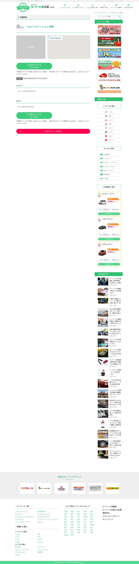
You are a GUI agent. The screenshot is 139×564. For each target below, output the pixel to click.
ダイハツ (111, 140)
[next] (123, 488)
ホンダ (111, 120)
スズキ (111, 136)
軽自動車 (106, 154)
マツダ (111, 128)
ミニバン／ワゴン (109, 166)
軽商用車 (106, 174)
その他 (106, 178)
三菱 (110, 124)
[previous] (16, 488)
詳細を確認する (109, 213)
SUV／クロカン (108, 170)
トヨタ (111, 112)
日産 (110, 116)
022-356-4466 (35, 66)
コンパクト (107, 158)
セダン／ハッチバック (110, 162)
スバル (111, 132)
